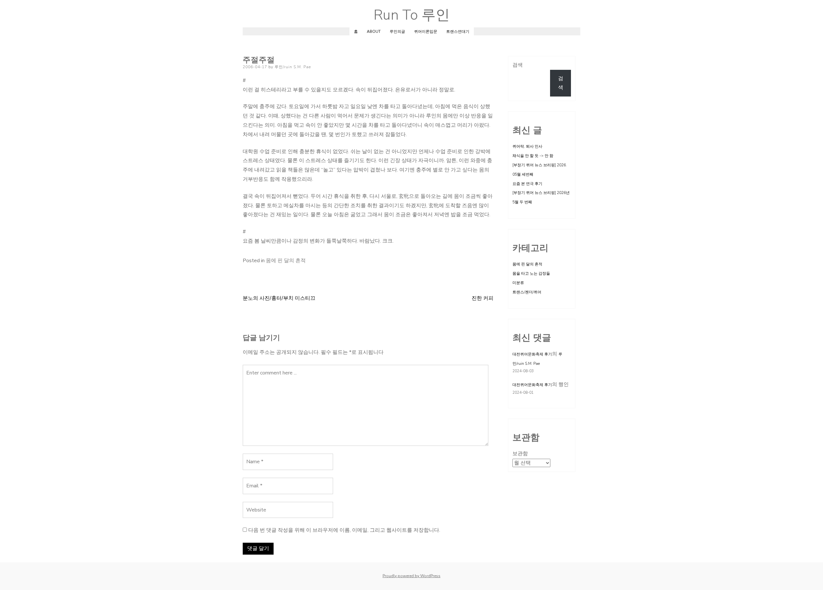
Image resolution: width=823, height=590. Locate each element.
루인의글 (397, 31)
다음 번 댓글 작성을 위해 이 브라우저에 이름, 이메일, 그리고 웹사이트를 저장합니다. (344, 530)
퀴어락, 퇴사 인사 (527, 146)
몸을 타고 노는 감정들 (531, 273)
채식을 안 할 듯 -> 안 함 (532, 155)
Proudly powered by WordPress (411, 575)
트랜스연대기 (457, 31)
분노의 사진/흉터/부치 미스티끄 (279, 298)
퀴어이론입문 (425, 31)
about (374, 31)
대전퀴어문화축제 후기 (532, 354)
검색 (517, 65)
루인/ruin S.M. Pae (293, 66)
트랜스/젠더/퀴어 (526, 292)
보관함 (520, 453)
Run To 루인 (412, 15)
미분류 (518, 282)
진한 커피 (482, 298)
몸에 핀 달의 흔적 (286, 260)
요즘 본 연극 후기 (527, 183)
